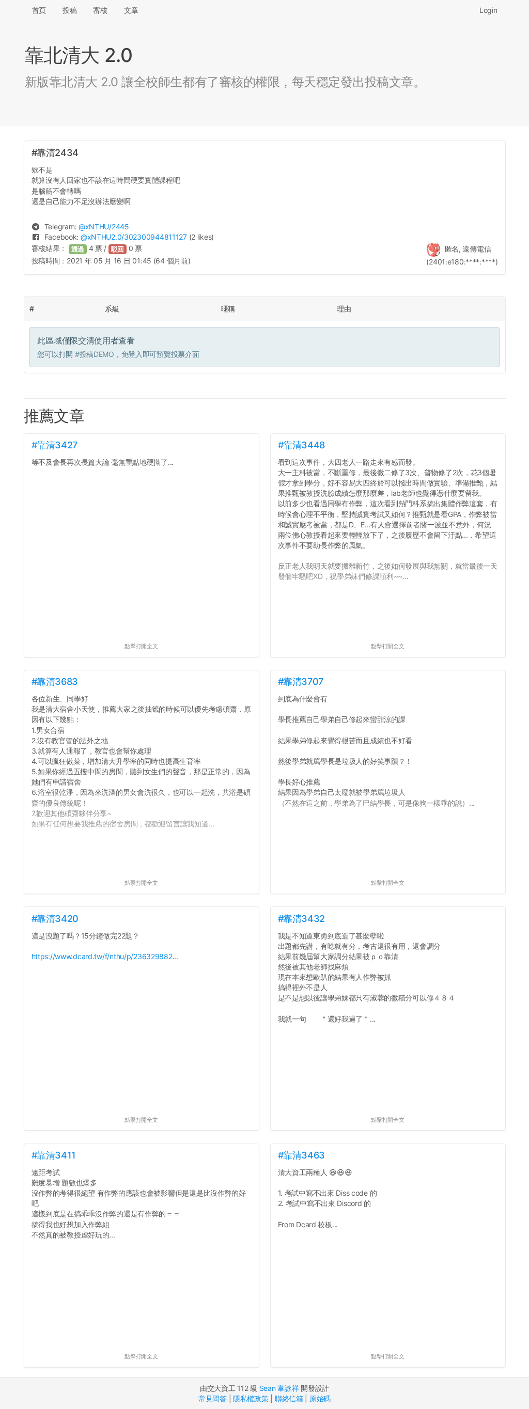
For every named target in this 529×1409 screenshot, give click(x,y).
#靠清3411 (54, 1155)
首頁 (39, 10)
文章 (131, 10)
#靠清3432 (301, 918)
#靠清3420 (55, 918)
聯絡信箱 (289, 1398)
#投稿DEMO (94, 354)
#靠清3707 (300, 681)
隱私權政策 (251, 1398)
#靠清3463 (301, 1155)
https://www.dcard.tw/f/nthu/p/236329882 (102, 956)
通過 (78, 249)
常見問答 (212, 1398)
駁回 (118, 249)
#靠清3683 (55, 681)
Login (488, 10)
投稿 (69, 10)
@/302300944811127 (134, 236)
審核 (100, 10)
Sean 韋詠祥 (279, 1388)
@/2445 (104, 226)
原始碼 (320, 1398)
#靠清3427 (54, 445)
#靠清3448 (301, 445)
